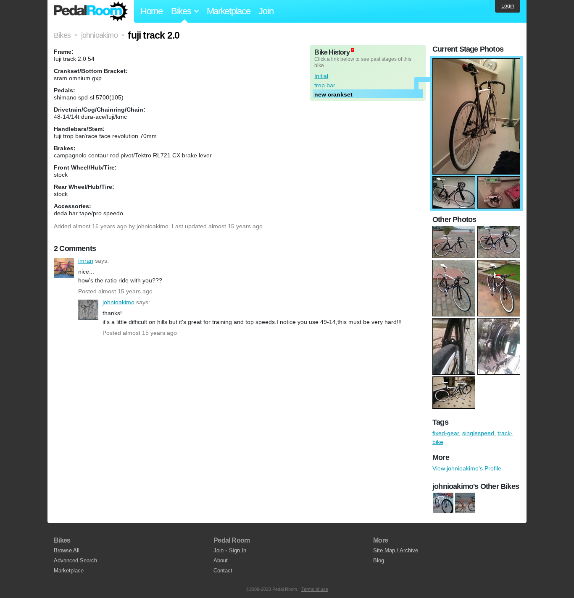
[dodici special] (443, 503)
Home (151, 11)
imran (64, 268)
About (220, 560)
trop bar (324, 85)
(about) (352, 50)
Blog (378, 560)
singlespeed (478, 433)
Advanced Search (75, 560)
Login (507, 6)
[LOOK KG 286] (465, 503)
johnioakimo (153, 226)
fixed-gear (445, 433)
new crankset (333, 94)
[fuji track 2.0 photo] (476, 62)
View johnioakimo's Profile (466, 468)
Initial (321, 76)
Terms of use (314, 589)
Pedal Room (91, 11)
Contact (222, 570)
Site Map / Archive (395, 550)
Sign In (237, 550)
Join (265, 11)
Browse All (66, 550)
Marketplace (228, 11)
